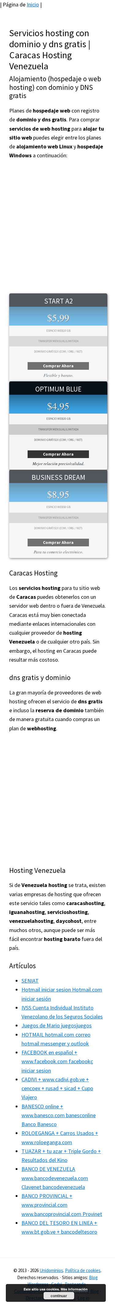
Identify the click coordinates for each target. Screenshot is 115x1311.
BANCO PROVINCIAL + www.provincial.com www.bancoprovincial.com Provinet (61, 1204)
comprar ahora (58, 366)
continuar (59, 1295)
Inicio (33, 4)
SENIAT (30, 980)
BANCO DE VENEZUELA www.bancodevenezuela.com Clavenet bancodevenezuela (54, 1178)
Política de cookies (83, 1270)
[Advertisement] (57, 226)
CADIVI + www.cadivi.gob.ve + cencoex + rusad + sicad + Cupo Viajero (57, 1088)
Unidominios (51, 1270)
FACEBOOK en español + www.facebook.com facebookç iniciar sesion (57, 1061)
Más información (74, 1289)
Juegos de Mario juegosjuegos (56, 1025)
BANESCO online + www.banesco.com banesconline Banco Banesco (58, 1115)
